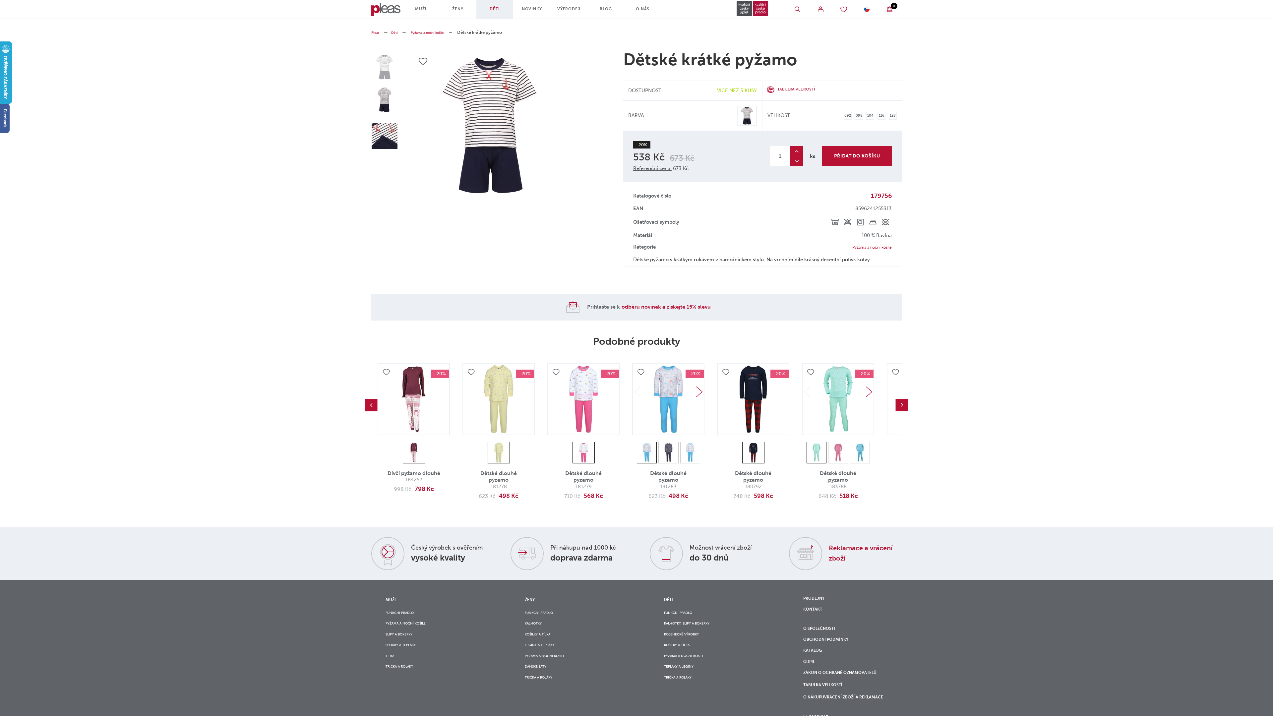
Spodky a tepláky (405, 655)
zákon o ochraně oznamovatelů (827, 695)
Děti (502, 12)
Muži (429, 12)
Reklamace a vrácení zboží (854, 554)
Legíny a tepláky (544, 655)
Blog (613, 12)
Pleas (376, 32)
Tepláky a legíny (683, 682)
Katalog (815, 664)
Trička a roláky (404, 682)
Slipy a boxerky (403, 641)
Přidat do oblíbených (387, 375)
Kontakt (814, 614)
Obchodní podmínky (831, 650)
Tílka (391, 668)
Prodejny (816, 601)
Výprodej (576, 12)
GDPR (810, 678)
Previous (371, 406)
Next (699, 393)
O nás (650, 12)
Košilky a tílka (542, 641)
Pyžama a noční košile (437, 32)
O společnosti (823, 636)
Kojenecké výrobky (686, 641)
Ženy (465, 12)
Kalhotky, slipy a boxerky (693, 628)
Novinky (539, 12)
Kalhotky (536, 628)
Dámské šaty (539, 682)
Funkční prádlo (404, 614)
